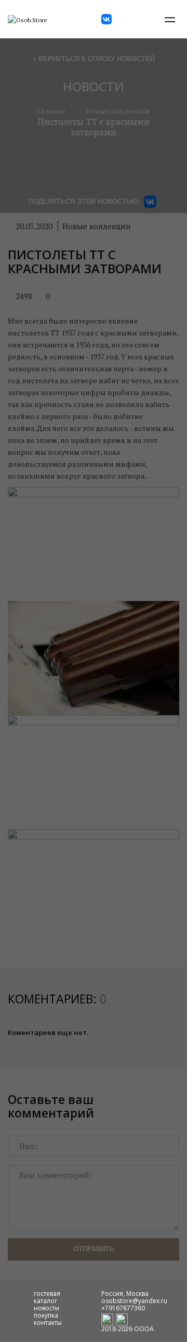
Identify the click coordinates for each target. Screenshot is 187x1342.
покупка (46, 1315)
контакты (48, 1322)
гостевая (47, 1293)
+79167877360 (123, 1308)
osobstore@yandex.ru (134, 1300)
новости (46, 1308)
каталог (45, 1300)
